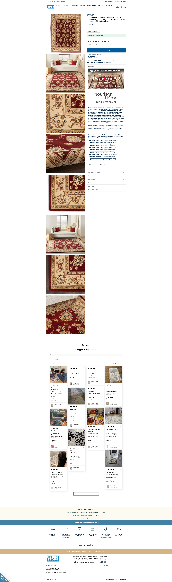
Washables (75, 5)
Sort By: (112, 363)
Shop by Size (84, 9)
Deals (89, 5)
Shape (58, 5)
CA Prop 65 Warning (104, 565)
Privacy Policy (103, 561)
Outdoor (83, 5)
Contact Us (102, 567)
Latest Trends (96, 5)
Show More (53, 396)
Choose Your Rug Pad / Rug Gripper (98, 41)
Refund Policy (103, 562)
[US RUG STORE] (50, 7)
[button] (106, 66)
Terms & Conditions (104, 564)
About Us (102, 558)
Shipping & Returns (104, 560)
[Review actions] (65, 385)
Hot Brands (108, 5)
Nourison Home (90, 14)
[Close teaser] (9, 580)
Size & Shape (90, 29)
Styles (66, 5)
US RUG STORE (53, 579)
